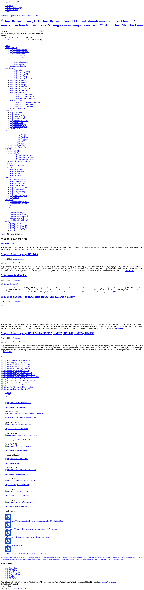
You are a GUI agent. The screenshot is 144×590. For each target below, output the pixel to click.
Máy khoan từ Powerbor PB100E (16, 407)
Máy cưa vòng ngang (6, 557)
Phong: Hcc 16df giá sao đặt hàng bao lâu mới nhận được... (26, 553)
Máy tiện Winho (15, 175)
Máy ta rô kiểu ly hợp (17, 117)
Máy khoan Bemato (21, 76)
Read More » (129, 271)
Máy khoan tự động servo (23, 94)
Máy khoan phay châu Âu (19, 86)
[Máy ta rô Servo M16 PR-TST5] (13, 385)
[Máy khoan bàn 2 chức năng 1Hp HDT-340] (17, 369)
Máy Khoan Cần (16, 100)
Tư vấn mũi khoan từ (17, 206)
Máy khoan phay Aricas (18, 84)
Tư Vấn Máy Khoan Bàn (19, 228)
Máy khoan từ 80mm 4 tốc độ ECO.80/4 (18, 474)
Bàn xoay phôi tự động (18, 218)
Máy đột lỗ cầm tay (120, 557)
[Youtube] (34, 16)
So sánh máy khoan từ (18, 66)
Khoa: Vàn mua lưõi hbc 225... (16, 545)
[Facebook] (18, 16)
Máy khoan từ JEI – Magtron (20, 58)
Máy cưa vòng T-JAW (18, 141)
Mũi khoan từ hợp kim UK (19, 202)
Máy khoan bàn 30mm (91, 559)
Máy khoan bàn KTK (22, 72)
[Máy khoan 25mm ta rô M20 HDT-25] (15, 367)
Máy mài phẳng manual (22, 155)
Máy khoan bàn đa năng (26, 559)
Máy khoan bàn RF (21, 74)
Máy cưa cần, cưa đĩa (17, 133)
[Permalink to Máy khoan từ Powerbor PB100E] (18, 403)
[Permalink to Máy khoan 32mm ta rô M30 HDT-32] (19, 502)
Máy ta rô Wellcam (16, 123)
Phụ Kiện (8, 208)
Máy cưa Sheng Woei (17, 145)
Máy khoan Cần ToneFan (23, 106)
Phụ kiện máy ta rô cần (18, 214)
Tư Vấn (8, 222)
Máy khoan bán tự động (50, 559)
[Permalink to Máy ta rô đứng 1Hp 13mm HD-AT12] (20, 491)
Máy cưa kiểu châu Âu (18, 147)
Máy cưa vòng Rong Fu (18, 135)
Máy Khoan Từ (11, 48)
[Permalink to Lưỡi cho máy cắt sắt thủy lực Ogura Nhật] (21, 435)
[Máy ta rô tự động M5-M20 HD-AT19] (15, 361)
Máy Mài (8, 149)
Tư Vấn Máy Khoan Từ (18, 226)
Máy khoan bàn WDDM (18, 90)
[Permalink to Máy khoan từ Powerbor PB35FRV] (19, 424)
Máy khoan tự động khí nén (24, 96)
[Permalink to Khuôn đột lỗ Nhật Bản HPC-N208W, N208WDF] (24, 414)
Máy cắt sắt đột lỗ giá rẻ (18, 196)
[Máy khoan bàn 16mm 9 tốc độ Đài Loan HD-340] (20, 377)
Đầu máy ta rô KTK (17, 129)
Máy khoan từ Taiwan (18, 60)
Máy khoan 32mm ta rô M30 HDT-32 (17, 506)
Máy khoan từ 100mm (9, 559)
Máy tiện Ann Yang (17, 171)
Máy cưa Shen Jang (17, 143)
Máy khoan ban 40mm (54, 557)
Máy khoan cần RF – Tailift (24, 104)
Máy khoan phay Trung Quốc (20, 88)
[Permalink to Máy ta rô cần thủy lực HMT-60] (13, 263)
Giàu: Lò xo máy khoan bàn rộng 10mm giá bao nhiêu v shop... (28, 537)
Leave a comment (17, 259)
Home (7, 46)
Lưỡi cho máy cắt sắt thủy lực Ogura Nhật (18, 440)
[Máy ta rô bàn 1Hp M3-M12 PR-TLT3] (15, 389)
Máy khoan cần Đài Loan (95, 557)
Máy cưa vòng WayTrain (19, 137)
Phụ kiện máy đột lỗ (17, 212)
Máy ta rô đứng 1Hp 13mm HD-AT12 (17, 496)
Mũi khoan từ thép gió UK (19, 204)
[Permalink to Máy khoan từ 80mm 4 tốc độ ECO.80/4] (20, 470)
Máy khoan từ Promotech (19, 62)
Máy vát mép (14, 198)
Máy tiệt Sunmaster (17, 169)
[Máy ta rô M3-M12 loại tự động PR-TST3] (17, 387)
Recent (7, 395)
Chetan (15, 588)
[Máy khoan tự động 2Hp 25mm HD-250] (16, 373)
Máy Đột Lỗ (9, 576)
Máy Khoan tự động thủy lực (24, 98)
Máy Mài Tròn (10, 578)
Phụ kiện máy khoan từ (18, 210)
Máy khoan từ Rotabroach (19, 52)
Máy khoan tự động (17, 92)
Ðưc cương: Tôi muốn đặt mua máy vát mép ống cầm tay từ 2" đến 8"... (31, 529)
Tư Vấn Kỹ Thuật (11, 10)
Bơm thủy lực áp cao (17, 179)
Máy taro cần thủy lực (14, 275)
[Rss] (3, 16)
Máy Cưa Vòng (11, 568)
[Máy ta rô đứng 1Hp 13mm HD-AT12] (15, 363)
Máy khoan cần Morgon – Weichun (27, 102)
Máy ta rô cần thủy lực (18, 125)
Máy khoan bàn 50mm (63, 559)
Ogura (26, 557)
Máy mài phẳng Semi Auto (24, 157)
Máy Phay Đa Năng (12, 572)
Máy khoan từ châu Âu (18, 557)
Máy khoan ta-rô (16, 113)
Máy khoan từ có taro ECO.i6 (14, 463)
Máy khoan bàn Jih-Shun (23, 78)
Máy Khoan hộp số (103, 559)
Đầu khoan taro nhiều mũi (19, 220)
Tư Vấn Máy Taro (16, 224)
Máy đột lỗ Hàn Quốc (18, 181)
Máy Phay (9, 163)
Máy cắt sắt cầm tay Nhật (19, 188)
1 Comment (15, 338)
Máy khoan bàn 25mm (83, 557)
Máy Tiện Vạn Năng (12, 574)
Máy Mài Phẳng (15, 153)
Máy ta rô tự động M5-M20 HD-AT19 (17, 485)
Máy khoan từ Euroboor (18, 54)
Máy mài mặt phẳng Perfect (115, 559)
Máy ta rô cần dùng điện (18, 127)
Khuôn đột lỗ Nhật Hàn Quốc (77, 559)
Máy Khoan (9, 68)
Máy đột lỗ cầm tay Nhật (19, 185)
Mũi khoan (9, 200)
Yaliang (63, 557)
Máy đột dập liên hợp (17, 192)
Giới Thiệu (9, 6)
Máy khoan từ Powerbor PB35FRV (16, 429)
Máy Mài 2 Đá (15, 151)
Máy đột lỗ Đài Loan (17, 190)
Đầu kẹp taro (129, 557)
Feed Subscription (7, 243)
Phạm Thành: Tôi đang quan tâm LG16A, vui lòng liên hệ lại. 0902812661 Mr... (34, 521)
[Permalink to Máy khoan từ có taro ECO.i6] (16, 459)
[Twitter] (26, 16)
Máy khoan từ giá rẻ (38, 559)
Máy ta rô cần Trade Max (19, 121)
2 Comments (15, 280)
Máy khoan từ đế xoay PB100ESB (16, 450)
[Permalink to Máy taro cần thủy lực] (9, 284)
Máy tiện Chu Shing (17, 173)
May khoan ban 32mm (109, 557)
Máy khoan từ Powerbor (18, 50)
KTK (46, 557)
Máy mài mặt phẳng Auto (23, 159)
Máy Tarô (8, 110)
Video (7, 12)
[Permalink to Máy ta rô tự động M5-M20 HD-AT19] (20, 480)
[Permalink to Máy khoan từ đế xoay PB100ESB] (18, 446)
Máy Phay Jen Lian (17, 165)
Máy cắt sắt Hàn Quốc (18, 183)
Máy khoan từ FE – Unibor (19, 56)
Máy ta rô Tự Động (17, 115)
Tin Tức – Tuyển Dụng (13, 8)
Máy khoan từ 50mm (70, 557)
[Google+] (10, 16)
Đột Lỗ (8, 177)
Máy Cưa (8, 131)
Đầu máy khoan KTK (18, 108)
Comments (9, 397)
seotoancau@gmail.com (14, 40)
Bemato (17, 559)
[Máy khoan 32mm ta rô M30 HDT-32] (15, 365)
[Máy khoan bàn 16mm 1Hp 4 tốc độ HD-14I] (18, 381)
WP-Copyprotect (23, 588)
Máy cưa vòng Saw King (19, 139)
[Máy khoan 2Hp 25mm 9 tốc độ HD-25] (16, 379)
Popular (8, 393)
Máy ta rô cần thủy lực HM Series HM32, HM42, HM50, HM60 (38, 296)
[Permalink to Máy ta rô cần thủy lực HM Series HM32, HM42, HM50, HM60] (9, 321)
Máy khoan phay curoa (18, 80)
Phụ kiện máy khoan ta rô (19, 216)
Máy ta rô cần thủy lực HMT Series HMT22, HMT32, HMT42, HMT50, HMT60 (47, 333)
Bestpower (31, 557)
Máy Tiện (8, 167)
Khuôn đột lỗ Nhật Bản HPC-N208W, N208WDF (20, 418)
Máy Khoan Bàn (16, 70)
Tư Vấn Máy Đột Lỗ (17, 230)
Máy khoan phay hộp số (18, 82)
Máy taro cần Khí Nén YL (19, 119)
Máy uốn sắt (14, 194)
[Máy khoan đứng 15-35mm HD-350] (15, 371)
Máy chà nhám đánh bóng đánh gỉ (22, 161)
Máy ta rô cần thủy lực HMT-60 (19, 254)
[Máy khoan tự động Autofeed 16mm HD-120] (18, 375)
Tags (7, 399)
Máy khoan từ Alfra (17, 64)
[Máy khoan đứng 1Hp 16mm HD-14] (15, 383)
